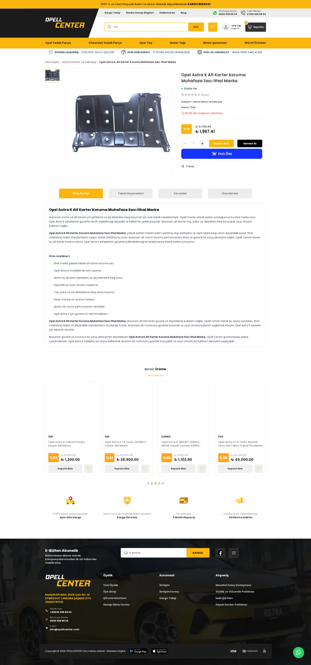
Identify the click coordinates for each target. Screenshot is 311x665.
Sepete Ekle (221, 143)
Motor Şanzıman (215, 43)
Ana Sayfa (52, 62)
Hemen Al (249, 143)
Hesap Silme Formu (116, 604)
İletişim (164, 585)
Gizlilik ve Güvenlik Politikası (235, 591)
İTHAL (193, 107)
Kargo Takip (112, 12)
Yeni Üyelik (110, 585)
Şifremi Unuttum (114, 598)
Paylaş (190, 166)
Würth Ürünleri (255, 43)
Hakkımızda (167, 12)
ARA (196, 27)
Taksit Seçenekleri (131, 193)
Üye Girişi (109, 591)
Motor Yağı (178, 43)
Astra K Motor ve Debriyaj (79, 62)
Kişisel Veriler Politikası (231, 604)
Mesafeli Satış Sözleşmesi (233, 585)
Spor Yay (145, 43)
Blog (183, 12)
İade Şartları (224, 598)
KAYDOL (198, 553)
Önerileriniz (230, 193)
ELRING (166, 436)
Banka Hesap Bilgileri (140, 12)
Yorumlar (180, 193)
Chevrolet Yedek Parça (105, 43)
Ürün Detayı (81, 193)
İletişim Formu (169, 591)
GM (50, 436)
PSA (220, 436)
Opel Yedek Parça (58, 43)
